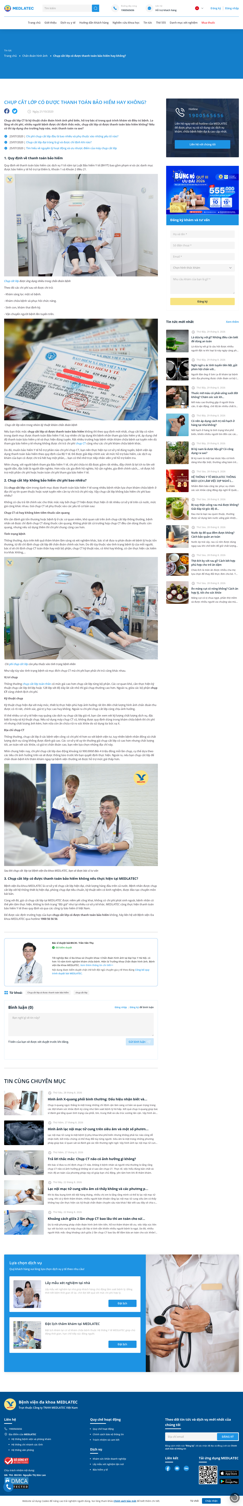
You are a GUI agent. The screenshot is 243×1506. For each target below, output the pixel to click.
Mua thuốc (208, 22)
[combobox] (202, 267)
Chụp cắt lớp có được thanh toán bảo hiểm (48, 992)
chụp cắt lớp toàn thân (37, 684)
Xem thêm (232, 322)
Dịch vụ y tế (68, 22)
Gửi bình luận (137, 1042)
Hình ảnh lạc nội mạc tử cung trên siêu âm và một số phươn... (98, 1129)
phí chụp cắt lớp (18, 664)
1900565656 (15, 1428)
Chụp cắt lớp (11, 281)
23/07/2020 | (63, 136)
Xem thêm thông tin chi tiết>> (96, 965)
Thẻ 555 (161, 22)
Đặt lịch (122, 1303)
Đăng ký (216, 8)
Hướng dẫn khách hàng (94, 22)
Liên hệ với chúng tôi (203, 144)
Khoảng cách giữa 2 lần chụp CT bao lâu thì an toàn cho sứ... (96, 1218)
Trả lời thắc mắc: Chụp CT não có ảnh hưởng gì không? (92, 1159)
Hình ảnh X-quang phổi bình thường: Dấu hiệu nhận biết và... (97, 1099)
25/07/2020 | (63, 148)
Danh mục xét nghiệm (184, 22)
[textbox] (202, 267)
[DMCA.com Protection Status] (16, 1482)
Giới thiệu (50, 22)
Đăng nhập (232, 8)
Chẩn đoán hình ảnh (35, 56)
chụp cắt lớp (81, 992)
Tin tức (147, 22)
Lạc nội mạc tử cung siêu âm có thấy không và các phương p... (98, 1189)
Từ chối (194, 1500)
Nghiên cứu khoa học (126, 22)
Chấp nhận (211, 1500)
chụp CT (81, 443)
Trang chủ (10, 56)
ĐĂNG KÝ (228, 1437)
